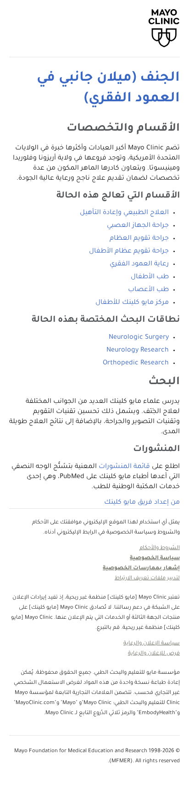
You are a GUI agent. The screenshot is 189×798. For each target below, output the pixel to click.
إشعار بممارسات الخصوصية (141, 569)
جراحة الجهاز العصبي (138, 226)
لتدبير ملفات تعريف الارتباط (147, 579)
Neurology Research (137, 350)
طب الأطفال (150, 277)
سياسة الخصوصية (155, 558)
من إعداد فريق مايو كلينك (142, 502)
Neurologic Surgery (139, 337)
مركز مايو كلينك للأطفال (132, 303)
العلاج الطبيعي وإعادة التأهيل (124, 213)
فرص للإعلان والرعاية (154, 654)
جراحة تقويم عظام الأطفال (129, 251)
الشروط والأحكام (159, 548)
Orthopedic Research (136, 363)
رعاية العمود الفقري (139, 264)
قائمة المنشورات (124, 467)
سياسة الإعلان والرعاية (151, 644)
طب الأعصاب (148, 290)
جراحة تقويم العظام (139, 238)
